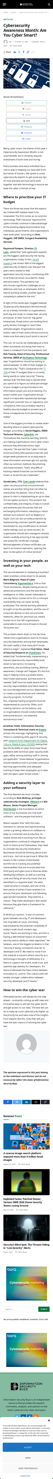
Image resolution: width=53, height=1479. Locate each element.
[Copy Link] (28, 52)
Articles (13, 12)
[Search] (48, 4)
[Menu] (4, 4)
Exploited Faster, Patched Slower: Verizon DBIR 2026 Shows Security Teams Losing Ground (22, 1202)
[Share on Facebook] (23, 52)
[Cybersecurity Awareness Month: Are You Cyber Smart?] (26, 73)
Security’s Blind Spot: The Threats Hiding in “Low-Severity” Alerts (26, 1246)
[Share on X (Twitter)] (19, 52)
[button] (49, 1420)
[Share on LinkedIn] (15, 52)
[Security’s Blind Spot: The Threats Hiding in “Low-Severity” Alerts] (26, 1228)
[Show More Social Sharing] (33, 52)
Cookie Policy (25, 1476)
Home (5, 12)
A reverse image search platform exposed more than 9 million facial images (23, 1156)
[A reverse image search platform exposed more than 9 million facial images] (26, 1136)
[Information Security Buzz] (26, 4)
